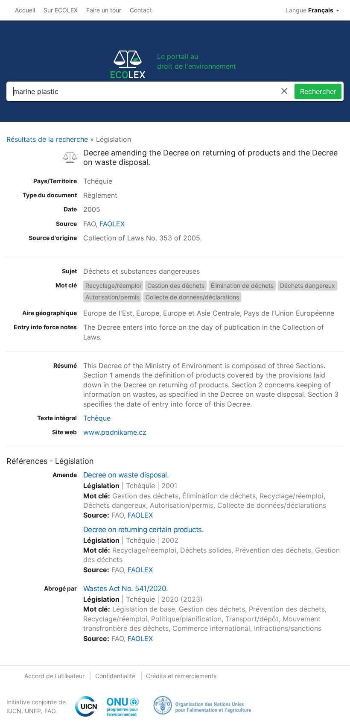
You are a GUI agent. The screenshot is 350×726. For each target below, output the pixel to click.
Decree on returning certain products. (143, 529)
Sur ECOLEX (61, 10)
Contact (141, 10)
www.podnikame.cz (114, 432)
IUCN (13, 710)
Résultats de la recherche (47, 139)
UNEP (33, 710)
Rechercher (318, 91)
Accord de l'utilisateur (54, 675)
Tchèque (97, 418)
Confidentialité (115, 675)
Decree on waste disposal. (126, 475)
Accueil (25, 10)
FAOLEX (112, 224)
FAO (50, 710)
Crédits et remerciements (181, 675)
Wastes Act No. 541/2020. (125, 588)
